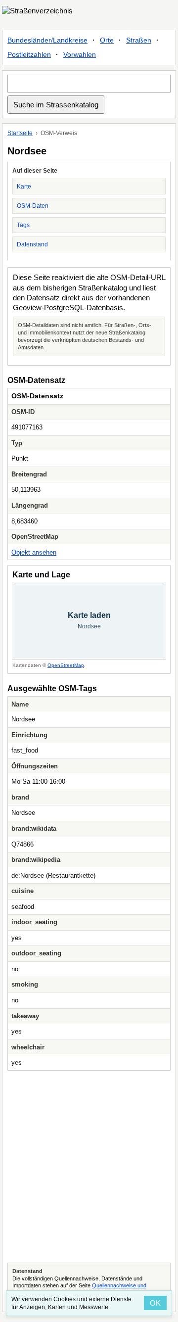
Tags (23, 225)
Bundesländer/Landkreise (47, 40)
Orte (107, 40)
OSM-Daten (32, 205)
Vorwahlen (79, 54)
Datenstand (32, 244)
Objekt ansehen (33, 552)
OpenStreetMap (65, 665)
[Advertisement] (89, 1167)
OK (155, 1303)
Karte (24, 186)
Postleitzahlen (29, 54)
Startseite (20, 133)
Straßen (138, 40)
